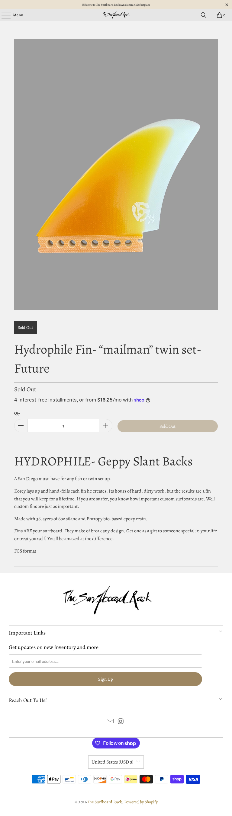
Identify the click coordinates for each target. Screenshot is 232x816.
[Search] (203, 15)
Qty (17, 413)
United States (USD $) (112, 762)
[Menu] (3, 15)
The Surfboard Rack (105, 802)
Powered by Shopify (141, 802)
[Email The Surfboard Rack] (110, 722)
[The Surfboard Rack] (116, 15)
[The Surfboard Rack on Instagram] (121, 722)
